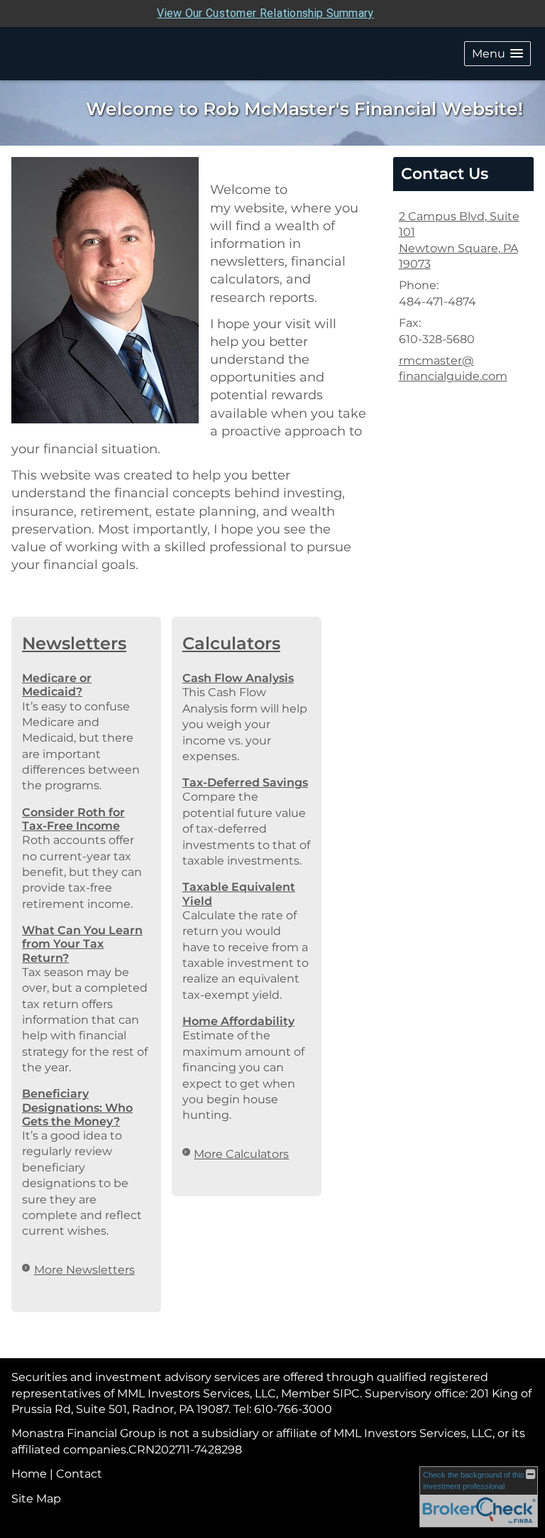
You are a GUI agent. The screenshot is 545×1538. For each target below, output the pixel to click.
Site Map (36, 1498)
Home (29, 1473)
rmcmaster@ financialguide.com (453, 368)
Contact (79, 1473)
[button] (497, 53)
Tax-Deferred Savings (245, 782)
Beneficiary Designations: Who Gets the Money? (77, 1107)
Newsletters (74, 643)
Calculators (231, 643)
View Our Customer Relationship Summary (265, 13)
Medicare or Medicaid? (57, 684)
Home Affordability (238, 1021)
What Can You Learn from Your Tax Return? (82, 944)
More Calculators (241, 1154)
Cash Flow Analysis (238, 678)
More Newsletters (84, 1270)
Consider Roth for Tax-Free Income (73, 819)
